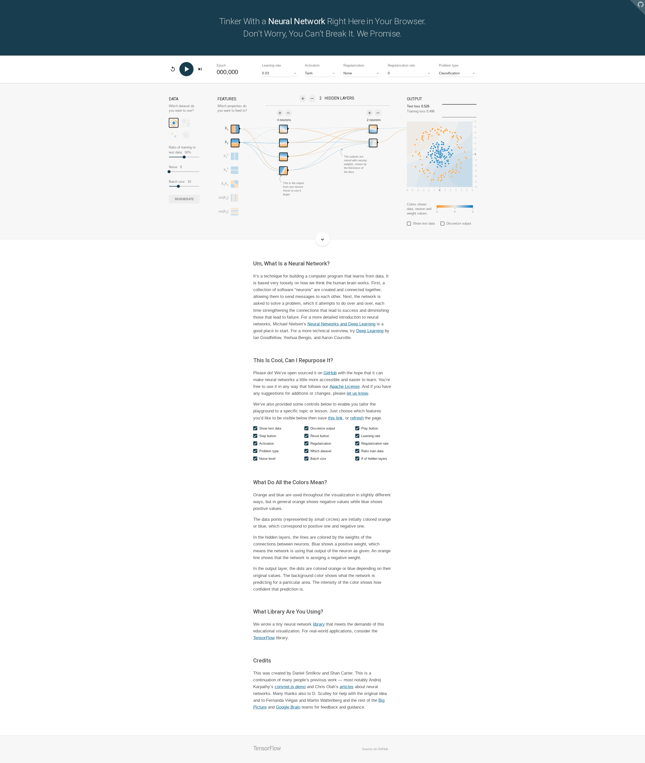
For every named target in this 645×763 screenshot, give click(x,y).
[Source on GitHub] (637, 7)
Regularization (353, 65)
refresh (357, 418)
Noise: (175, 167)
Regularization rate (401, 65)
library (319, 624)
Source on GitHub (375, 749)
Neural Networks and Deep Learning (341, 324)
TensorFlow (264, 637)
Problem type (448, 65)
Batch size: (180, 182)
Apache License (345, 386)
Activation (312, 65)
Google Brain (288, 707)
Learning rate (271, 65)
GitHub (330, 373)
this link (335, 418)
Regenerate (184, 199)
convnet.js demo (290, 686)
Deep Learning (369, 330)
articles (346, 686)
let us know (357, 393)
